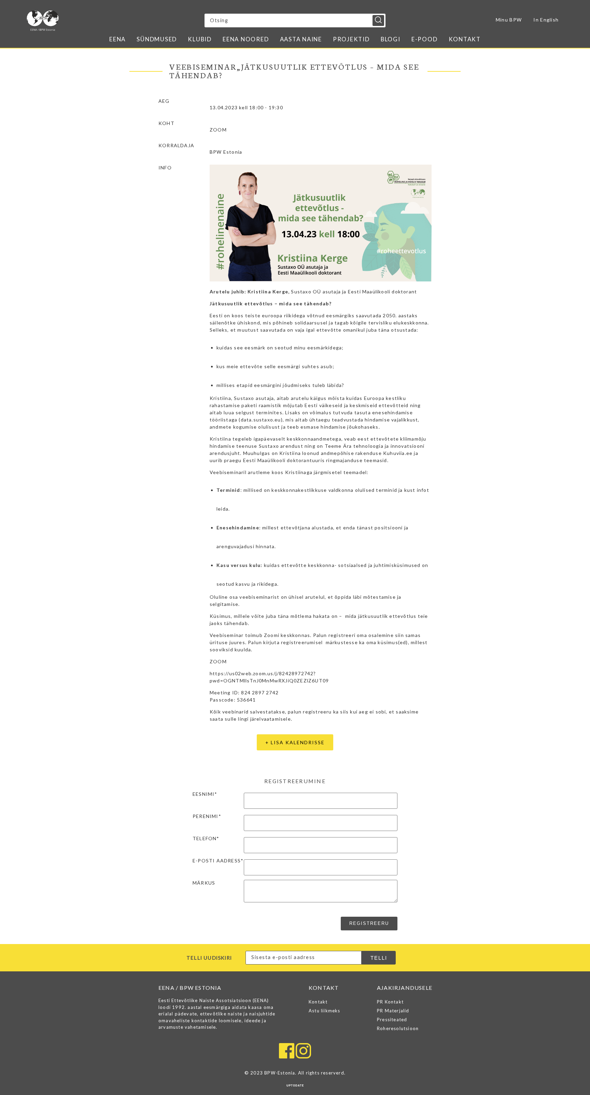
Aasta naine (301, 39)
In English (546, 20)
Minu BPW (509, 20)
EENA (117, 39)
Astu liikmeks (324, 1010)
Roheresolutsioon (398, 1028)
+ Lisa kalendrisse (295, 742)
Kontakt (465, 39)
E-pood (424, 39)
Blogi (391, 39)
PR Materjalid (393, 1010)
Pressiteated (392, 1019)
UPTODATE (295, 1085)
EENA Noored (246, 39)
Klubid (200, 39)
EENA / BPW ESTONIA (86, 20)
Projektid (351, 39)
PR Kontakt (390, 1001)
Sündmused (157, 39)
